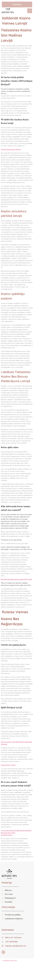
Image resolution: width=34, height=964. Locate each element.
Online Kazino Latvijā (8, 765)
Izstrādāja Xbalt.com (10, 960)
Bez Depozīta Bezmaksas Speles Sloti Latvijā (16, 579)
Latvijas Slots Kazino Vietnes (11, 149)
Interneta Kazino (6, 835)
